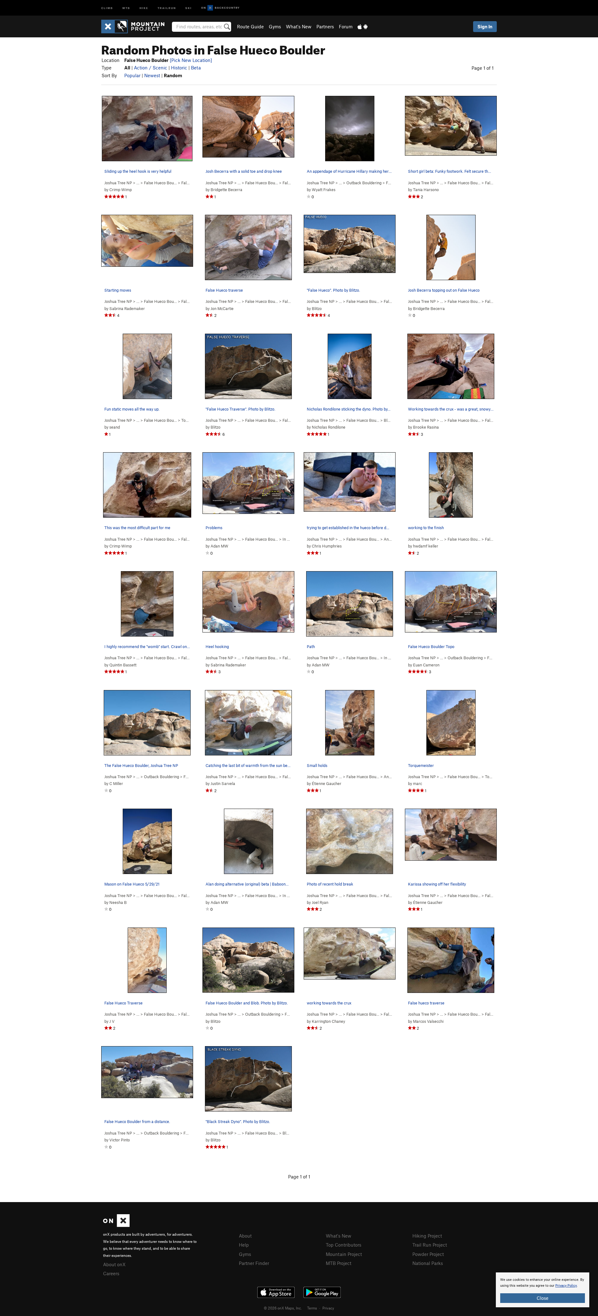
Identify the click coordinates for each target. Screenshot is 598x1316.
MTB (126, 8)
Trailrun (167, 8)
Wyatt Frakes (323, 189)
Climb (107, 8)
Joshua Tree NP (118, 182)
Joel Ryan (320, 902)
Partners (325, 26)
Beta (196, 67)
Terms (312, 1308)
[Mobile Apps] (363, 26)
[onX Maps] (116, 1225)
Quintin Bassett (122, 664)
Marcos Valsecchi (428, 1021)
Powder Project (428, 1254)
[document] (542, 1290)
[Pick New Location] (191, 60)
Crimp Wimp (120, 189)
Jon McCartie (222, 308)
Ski (188, 8)
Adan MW (219, 545)
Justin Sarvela (223, 783)
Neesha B (118, 902)
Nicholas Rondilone (328, 427)
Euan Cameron (426, 664)
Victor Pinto (119, 1139)
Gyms (275, 26)
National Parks (427, 1263)
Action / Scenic (150, 67)
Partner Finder (254, 1263)
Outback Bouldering (364, 182)
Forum (346, 26)
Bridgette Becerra (226, 189)
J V (112, 1021)
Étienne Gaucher (326, 783)
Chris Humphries (327, 545)
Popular (132, 75)
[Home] (136, 26)
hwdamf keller (425, 545)
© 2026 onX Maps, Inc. (283, 1308)
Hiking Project (427, 1235)
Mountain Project (344, 1254)
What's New (298, 26)
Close (542, 1298)
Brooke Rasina (426, 427)
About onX (114, 1264)
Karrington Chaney (328, 1021)
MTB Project (338, 1263)
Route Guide (250, 26)
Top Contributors (343, 1245)
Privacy (328, 1308)
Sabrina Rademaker (127, 308)
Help (244, 1245)
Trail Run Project (429, 1245)
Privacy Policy (566, 1286)
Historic (179, 67)
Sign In (484, 26)
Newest (152, 75)
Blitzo (317, 308)
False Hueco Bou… (160, 182)
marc (417, 783)
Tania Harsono (426, 189)
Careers (111, 1273)
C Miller (116, 783)
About (245, 1235)
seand (114, 427)
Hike (144, 8)
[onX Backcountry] (220, 8)
